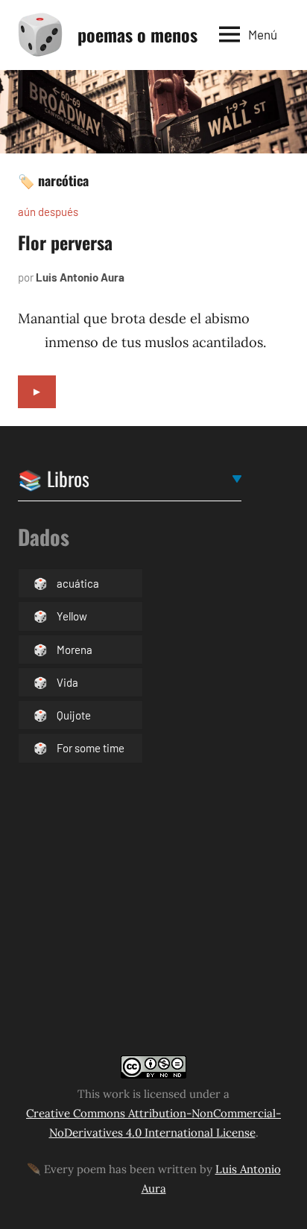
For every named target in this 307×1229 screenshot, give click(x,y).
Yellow (72, 616)
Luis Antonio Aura (80, 277)
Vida (67, 682)
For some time (90, 748)
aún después (48, 211)
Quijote (74, 715)
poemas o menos (137, 34)
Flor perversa (65, 242)
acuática (78, 583)
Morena (74, 649)
